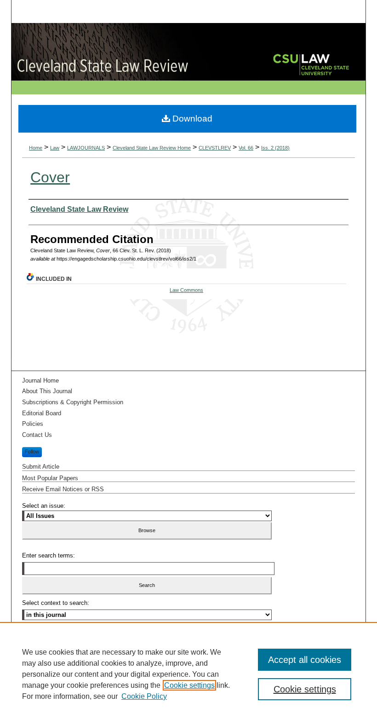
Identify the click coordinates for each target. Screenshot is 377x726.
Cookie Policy (144, 696)
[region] (188, 674)
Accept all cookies (304, 660)
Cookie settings (189, 685)
